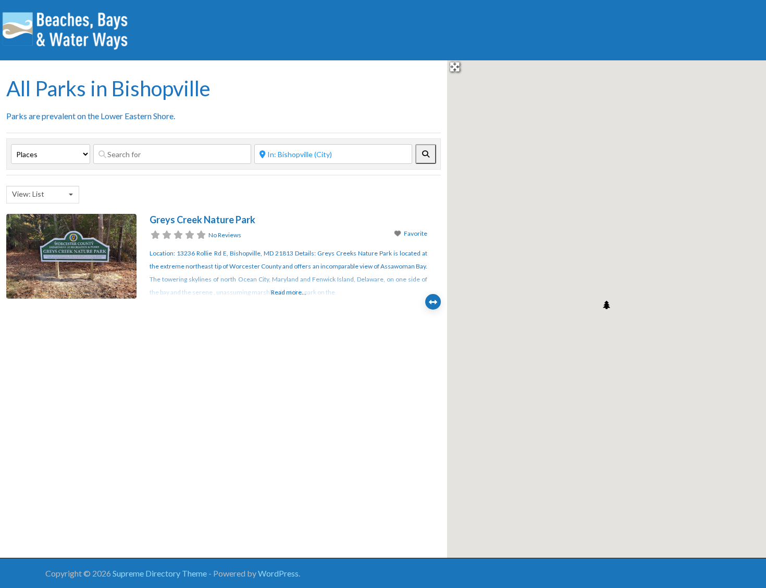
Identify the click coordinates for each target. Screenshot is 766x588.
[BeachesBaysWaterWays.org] (65, 28)
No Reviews (224, 235)
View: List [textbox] (28, 193)
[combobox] (42, 194)
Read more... (288, 292)
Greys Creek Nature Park (202, 219)
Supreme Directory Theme (160, 573)
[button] (606, 305)
